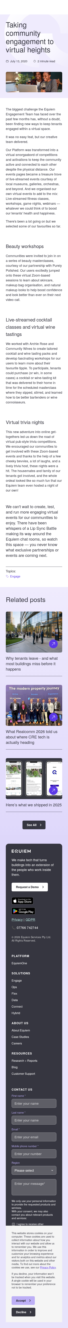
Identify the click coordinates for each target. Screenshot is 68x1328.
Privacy (17, 919)
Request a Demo (27, 887)
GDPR (30, 919)
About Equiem (21, 1030)
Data (15, 1000)
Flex (14, 993)
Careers (17, 1043)
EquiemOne (19, 963)
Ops (14, 987)
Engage (17, 980)
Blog (15, 1067)
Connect (17, 1006)
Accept (21, 1300)
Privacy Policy (48, 1267)
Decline (21, 1312)
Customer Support (23, 1073)
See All (31, 825)
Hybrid (16, 1013)
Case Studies (20, 1037)
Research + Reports (24, 1061)
